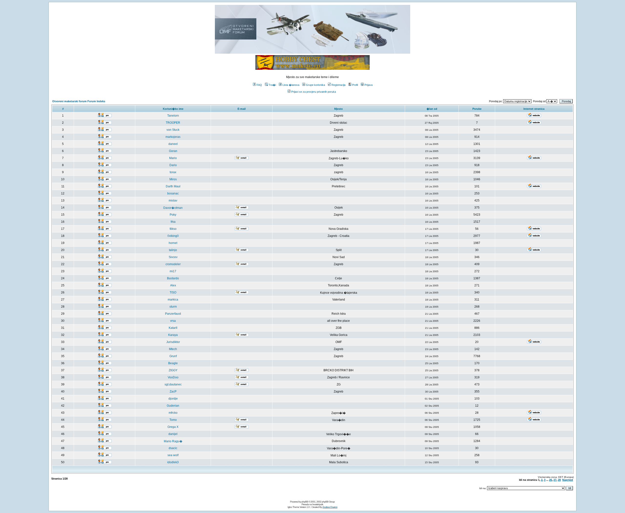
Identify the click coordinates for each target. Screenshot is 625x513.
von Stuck (173, 129)
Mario (173, 158)
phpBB (305, 501)
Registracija (338, 84)
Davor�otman (173, 208)
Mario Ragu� (173, 441)
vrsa (173, 320)
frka (173, 221)
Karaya (173, 335)
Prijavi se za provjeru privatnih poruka (313, 91)
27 (554, 479)
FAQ (259, 84)
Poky (173, 214)
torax (173, 172)
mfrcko (173, 412)
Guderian (173, 405)
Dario (173, 165)
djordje (173, 398)
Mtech (173, 349)
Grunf (173, 356)
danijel (172, 434)
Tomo (173, 420)
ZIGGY (173, 370)
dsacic (173, 448)
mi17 (173, 271)
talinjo (173, 250)
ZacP (173, 391)
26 (550, 479)
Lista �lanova (290, 84)
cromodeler (173, 264)
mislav (173, 200)
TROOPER (173, 122)
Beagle (173, 363)
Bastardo (173, 278)
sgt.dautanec (173, 384)
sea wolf (172, 455)
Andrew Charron (330, 507)
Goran (173, 151)
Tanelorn (173, 115)
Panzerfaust (173, 313)
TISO (173, 292)
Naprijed (567, 479)
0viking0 (173, 236)
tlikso (173, 229)
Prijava (369, 84)
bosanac (173, 193)
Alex (173, 285)
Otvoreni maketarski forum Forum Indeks (78, 101)
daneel (173, 144)
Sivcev (173, 257)
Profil (355, 84)
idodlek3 (173, 462)
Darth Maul (173, 186)
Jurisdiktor (173, 342)
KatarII (173, 328)
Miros (173, 179)
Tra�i (272, 84)
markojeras (173, 137)
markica (173, 299)
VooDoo (173, 377)
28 (559, 479)
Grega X (172, 427)
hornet (173, 243)
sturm (173, 306)
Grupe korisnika (315, 84)
